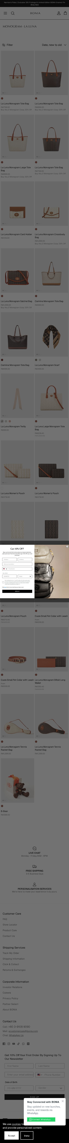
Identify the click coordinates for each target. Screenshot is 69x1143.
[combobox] (5, 568)
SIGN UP (17, 591)
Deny (27, 1135)
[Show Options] (30, 576)
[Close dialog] (67, 546)
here (5, 587)
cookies (16, 1124)
